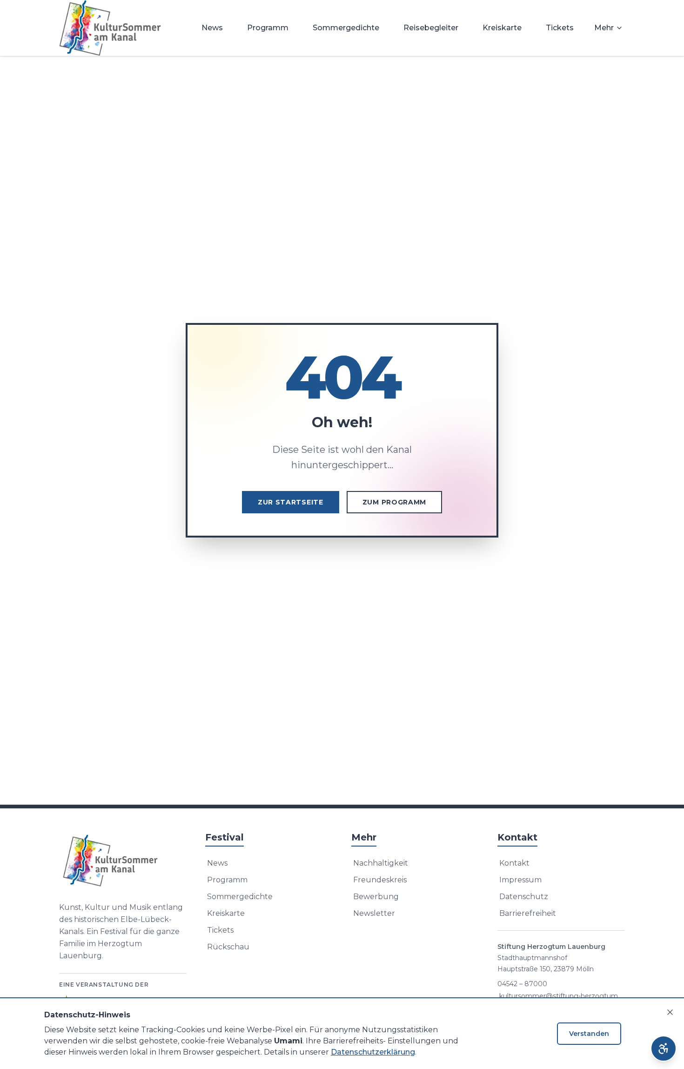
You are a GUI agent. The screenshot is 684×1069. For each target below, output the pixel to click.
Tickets (560, 27)
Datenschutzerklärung (373, 1052)
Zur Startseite (290, 502)
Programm (267, 27)
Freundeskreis (380, 879)
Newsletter (374, 913)
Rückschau (228, 946)
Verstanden (589, 1033)
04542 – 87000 (522, 984)
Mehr (604, 27)
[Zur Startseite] (123, 860)
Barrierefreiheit (527, 913)
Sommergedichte (346, 27)
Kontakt (514, 863)
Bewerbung (376, 896)
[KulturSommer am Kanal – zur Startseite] (110, 28)
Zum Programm (394, 502)
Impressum (520, 879)
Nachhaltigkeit (380, 863)
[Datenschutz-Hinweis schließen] (670, 1012)
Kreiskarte (502, 27)
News (212, 27)
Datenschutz (523, 896)
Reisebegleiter (430, 27)
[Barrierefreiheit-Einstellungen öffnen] (663, 1048)
